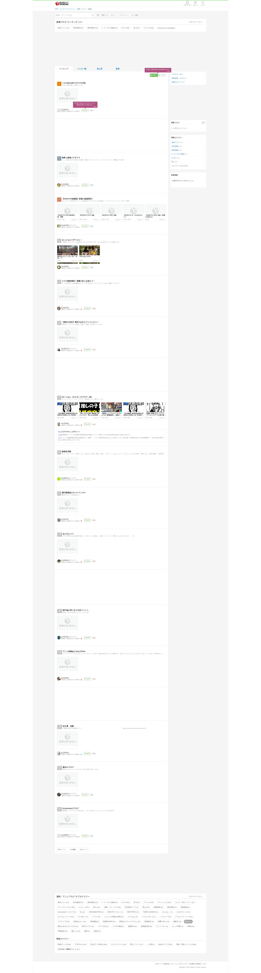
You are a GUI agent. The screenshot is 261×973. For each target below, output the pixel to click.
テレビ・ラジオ (98, 944)
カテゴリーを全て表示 (180, 166)
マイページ (173, 964)
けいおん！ (167, 912)
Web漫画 (78, 28)
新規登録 (166, 964)
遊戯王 (177, 921)
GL (82, 912)
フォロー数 (81, 69)
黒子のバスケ (87, 926)
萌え (146, 907)
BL (136, 28)
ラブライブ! (63, 921)
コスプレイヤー (118, 944)
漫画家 (132, 926)
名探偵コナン (80, 921)
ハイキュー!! (165, 917)
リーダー (187, 5)
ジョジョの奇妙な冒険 (113, 917)
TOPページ (159, 964)
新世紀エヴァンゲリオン (129, 921)
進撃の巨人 (163, 921)
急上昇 (99, 69)
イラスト (80, 944)
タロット (114, 15)
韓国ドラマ (105, 15)
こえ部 (150, 944)
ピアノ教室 (134, 15)
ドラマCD (103, 926)
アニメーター (162, 926)
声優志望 (62, 931)
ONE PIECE (132, 912)
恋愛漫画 (158, 907)
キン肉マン (83, 917)
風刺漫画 (185, 907)
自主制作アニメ (131, 907)
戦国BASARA (109, 921)
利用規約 (198, 964)
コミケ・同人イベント (184, 902)
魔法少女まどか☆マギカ (67, 926)
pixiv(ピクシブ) (165, 944)
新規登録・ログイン (179, 78)
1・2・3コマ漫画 (109, 28)
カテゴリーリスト (195, 22)
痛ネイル (75, 931)
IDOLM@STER (96, 912)
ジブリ (96, 917)
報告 (91, 110)
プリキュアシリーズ (183, 917)
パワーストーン (124, 15)
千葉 (97, 15)
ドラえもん (132, 917)
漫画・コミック (112, 907)
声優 (190, 926)
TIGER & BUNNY (150, 912)
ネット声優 (177, 926)
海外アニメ (63, 28)
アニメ (148, 28)
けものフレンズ (183, 912)
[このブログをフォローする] (85, 110)
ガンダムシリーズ (65, 917)
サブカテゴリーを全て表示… (166, 28)
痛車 (86, 931)
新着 (117, 69)
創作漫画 (92, 28)
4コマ (125, 28)
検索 (94, 15)
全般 (97, 931)
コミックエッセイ (66, 907)
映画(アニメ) (64, 944)
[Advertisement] (130, 48)
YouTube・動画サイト (68, 949)
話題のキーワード (178, 82)
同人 (96, 907)
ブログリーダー (177, 74)
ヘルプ (204, 964)
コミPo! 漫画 (117, 926)
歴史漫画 (171, 907)
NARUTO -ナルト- (114, 912)
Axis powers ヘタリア (66, 912)
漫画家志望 (146, 926)
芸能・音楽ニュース (185, 944)
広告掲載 (192, 964)
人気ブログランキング (62, 3)
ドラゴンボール (148, 917)
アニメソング (164, 902)
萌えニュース (136, 944)
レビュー (84, 907)
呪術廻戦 (94, 921)
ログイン (195, 5)
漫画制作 (148, 921)
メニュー (203, 5)
